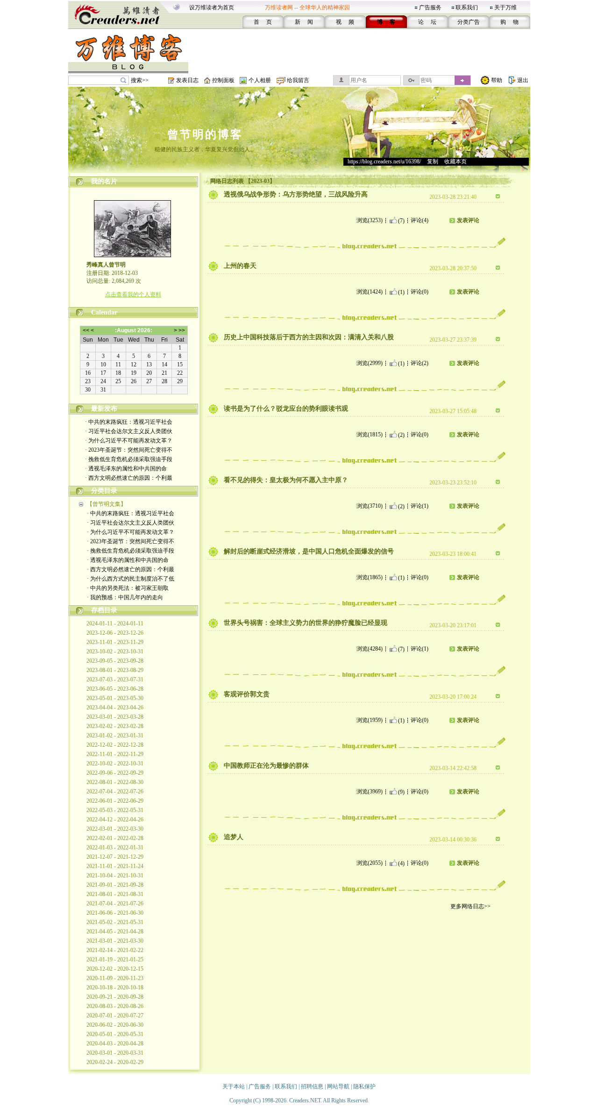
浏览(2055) (369, 863)
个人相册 (260, 80)
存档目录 (104, 610)
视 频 (345, 22)
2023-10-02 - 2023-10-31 (114, 651)
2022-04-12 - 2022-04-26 (114, 819)
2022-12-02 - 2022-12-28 (114, 745)
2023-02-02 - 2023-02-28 (114, 726)
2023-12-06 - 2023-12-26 (114, 633)
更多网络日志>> (470, 906)
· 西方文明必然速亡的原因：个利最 (128, 478)
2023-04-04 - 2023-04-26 (114, 707)
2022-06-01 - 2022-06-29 (114, 801)
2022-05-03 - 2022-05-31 (114, 810)
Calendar (104, 312)
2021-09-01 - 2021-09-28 (114, 885)
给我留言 (298, 80)
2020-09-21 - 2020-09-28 (114, 997)
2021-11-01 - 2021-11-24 (114, 866)
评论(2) (419, 363)
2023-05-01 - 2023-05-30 (114, 698)
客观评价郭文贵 (247, 694)
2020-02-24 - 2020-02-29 (114, 1062)
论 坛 (427, 22)
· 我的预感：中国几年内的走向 (125, 597)
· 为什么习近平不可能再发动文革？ (128, 440)
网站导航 (338, 1086)
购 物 (509, 22)
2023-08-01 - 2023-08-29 (114, 670)
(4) (401, 863)
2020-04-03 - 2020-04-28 (114, 1043)
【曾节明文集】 (106, 504)
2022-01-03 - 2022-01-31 (114, 847)
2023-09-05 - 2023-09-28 (114, 661)
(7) (401, 220)
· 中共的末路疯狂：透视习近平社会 (128, 422)
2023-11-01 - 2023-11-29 (114, 642)
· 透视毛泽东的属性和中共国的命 (126, 468)
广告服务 (430, 7)
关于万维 (505, 7)
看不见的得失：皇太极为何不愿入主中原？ (286, 479)
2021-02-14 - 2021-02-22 (114, 950)
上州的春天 (240, 265)
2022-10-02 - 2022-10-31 (114, 763)
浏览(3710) (369, 506)
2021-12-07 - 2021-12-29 (114, 857)
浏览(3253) (369, 220)
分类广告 (468, 22)
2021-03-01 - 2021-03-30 (114, 941)
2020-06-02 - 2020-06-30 (114, 1025)
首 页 (263, 22)
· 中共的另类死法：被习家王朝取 (128, 588)
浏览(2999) (369, 363)
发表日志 (187, 80)
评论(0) (419, 291)
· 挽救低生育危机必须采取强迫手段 (128, 459)
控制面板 (223, 80)
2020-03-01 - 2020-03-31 (114, 1053)
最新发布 (104, 408)
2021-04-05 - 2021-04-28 (114, 931)
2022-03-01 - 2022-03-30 (114, 829)
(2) (401, 434)
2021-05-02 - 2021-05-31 (114, 922)
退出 (522, 80)
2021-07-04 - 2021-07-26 (114, 903)
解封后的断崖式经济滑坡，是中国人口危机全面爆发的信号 (309, 551)
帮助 (496, 80)
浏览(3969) (369, 791)
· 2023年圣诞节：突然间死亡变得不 (128, 450)
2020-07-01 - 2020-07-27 (114, 1015)
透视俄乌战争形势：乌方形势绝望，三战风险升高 (296, 194)
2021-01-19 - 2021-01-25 (114, 959)
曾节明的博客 (205, 134)
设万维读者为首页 (211, 7)
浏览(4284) (369, 648)
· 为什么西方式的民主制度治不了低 (130, 578)
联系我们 (467, 7)
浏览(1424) (369, 291)
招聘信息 (312, 1086)
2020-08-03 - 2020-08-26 (114, 1006)
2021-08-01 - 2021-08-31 (114, 894)
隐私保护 (364, 1086)
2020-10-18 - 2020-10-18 (114, 987)
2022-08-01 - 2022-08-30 (114, 782)
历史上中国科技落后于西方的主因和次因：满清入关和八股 (309, 337)
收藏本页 (455, 161)
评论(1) (419, 506)
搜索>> (140, 80)
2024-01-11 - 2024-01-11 (114, 623)
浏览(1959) (369, 720)
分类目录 (104, 490)
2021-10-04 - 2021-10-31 (114, 875)
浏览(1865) (369, 577)
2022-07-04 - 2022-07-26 (114, 791)
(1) (401, 291)
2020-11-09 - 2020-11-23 (114, 978)
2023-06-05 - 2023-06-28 (114, 689)
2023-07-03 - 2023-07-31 (114, 679)
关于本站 (233, 1086)
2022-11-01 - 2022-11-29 (114, 754)
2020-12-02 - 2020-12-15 (114, 969)
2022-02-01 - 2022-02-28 (114, 838)
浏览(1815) (369, 434)
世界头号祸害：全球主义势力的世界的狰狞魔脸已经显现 (305, 622)
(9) (401, 791)
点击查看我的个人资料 (133, 294)
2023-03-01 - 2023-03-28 (114, 717)
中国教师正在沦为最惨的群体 (266, 765)
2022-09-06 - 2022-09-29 (114, 773)
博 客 (386, 22)
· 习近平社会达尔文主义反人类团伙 (128, 431)
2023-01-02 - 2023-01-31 (114, 735)
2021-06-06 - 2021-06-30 (114, 913)
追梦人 (233, 837)
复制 (432, 161)
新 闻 (304, 22)
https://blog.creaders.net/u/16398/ (384, 161)
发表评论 (468, 220)
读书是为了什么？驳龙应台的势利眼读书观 (286, 408)
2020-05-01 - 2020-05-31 (114, 1034)
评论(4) (419, 220)
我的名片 (104, 181)
